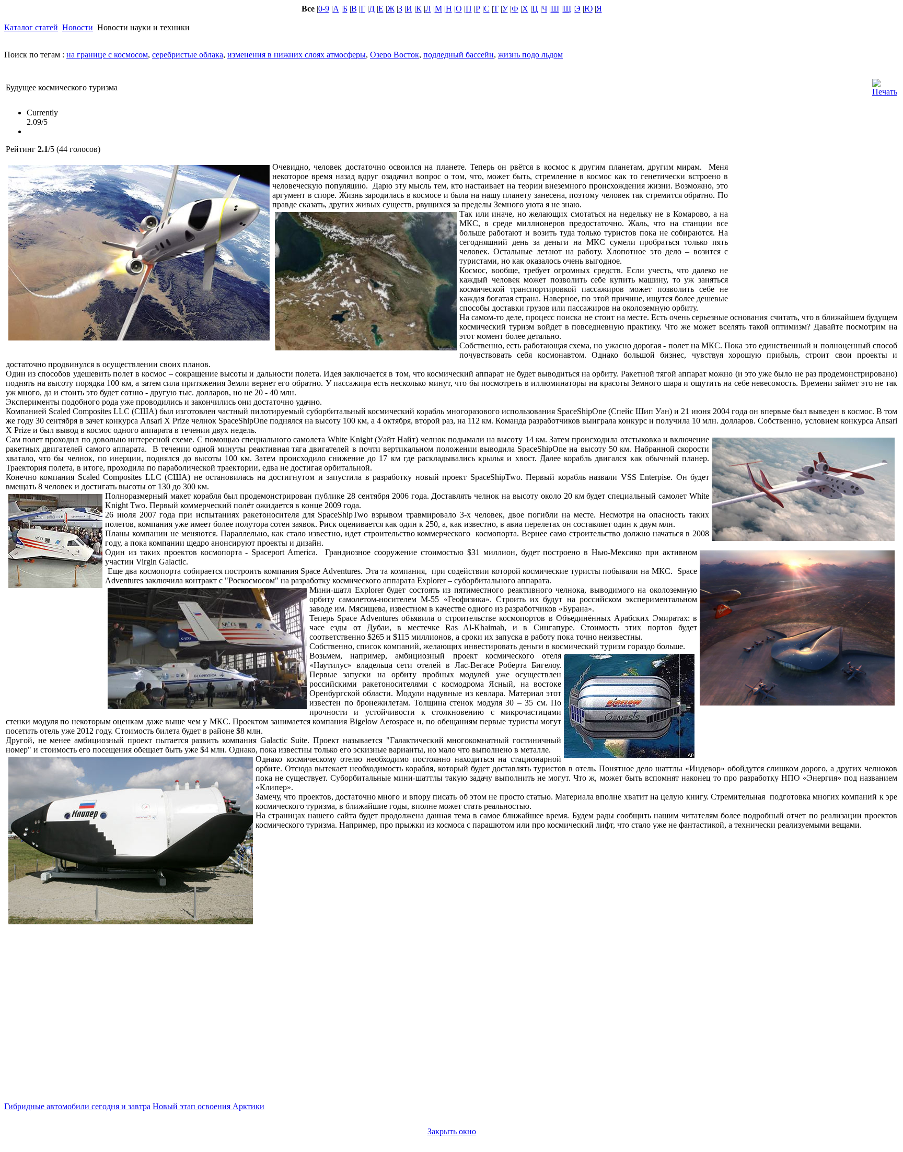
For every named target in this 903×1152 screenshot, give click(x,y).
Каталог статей (31, 27)
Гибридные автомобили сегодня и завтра (77, 1106)
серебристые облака (187, 54)
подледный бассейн (458, 54)
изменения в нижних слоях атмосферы (296, 54)
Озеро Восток (394, 54)
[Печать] (884, 84)
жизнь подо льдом (530, 54)
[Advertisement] (812, 234)
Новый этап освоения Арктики (208, 1106)
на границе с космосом (107, 54)
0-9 (323, 8)
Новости (77, 27)
